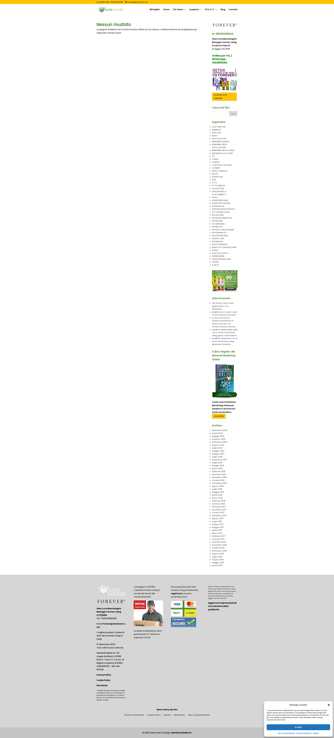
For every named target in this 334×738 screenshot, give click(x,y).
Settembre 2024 (219, 430)
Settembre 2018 (219, 483)
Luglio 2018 (217, 489)
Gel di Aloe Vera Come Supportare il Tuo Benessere (223, 306)
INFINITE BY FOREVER (221, 203)
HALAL (214, 197)
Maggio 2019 (218, 465)
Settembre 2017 (219, 515)
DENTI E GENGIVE (219, 171)
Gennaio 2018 (218, 504)
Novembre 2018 (219, 477)
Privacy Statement (304, 733)
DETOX (215, 174)
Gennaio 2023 (218, 439)
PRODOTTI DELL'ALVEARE (223, 229)
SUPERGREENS (218, 256)
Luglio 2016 (217, 556)
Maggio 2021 (218, 454)
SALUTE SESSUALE (219, 244)
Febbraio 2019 (218, 471)
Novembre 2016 (219, 545)
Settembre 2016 (219, 551)
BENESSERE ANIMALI (220, 141)
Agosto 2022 (218, 445)
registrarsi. (177, 593)
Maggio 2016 (218, 562)
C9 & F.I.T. (210, 10)
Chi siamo (178, 10)
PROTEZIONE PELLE (220, 235)
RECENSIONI (217, 241)
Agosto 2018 (218, 486)
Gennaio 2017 (218, 539)
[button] (328, 705)
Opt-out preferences (286, 733)
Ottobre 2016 (218, 548)
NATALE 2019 (217, 215)
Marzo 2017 (217, 533)
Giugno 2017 (218, 524)
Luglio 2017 (217, 521)
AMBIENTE (216, 130)
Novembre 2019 (219, 459)
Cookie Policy (103, 680)
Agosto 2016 (218, 553)
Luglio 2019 (217, 462)
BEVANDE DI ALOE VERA (222, 153)
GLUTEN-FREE (218, 188)
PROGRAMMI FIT (219, 232)
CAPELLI (215, 159)
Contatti (233, 10)
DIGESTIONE (217, 177)
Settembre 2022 (219, 442)
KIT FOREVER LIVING (221, 212)
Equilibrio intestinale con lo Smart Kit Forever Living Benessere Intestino (224, 341)
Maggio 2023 (218, 436)
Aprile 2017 (217, 530)
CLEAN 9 (215, 162)
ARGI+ (215, 135)
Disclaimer (102, 685)
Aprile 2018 (217, 495)
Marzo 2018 (217, 498)
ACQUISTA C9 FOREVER (220, 97)
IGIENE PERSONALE (220, 200)
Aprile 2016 (217, 565)
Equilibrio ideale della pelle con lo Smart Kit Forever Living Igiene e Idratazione (224, 332)
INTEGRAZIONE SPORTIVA (223, 209)
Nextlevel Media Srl (181, 732)
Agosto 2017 (218, 518)
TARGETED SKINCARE (221, 259)
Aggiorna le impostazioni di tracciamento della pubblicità (222, 606)
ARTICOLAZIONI (219, 138)
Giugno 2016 (218, 559)
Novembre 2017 (219, 509)
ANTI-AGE (216, 132)
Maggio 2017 (218, 527)
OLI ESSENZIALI (218, 224)
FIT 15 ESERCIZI (218, 185)
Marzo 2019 (217, 468)
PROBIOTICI (217, 226)
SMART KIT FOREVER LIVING (224, 247)
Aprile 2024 (217, 433)
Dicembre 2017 (219, 506)
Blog (223, 10)
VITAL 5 (215, 265)
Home (166, 10)
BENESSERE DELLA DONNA (223, 150)
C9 (213, 156)
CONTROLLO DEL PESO (222, 165)
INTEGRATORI (218, 206)
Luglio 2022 (217, 448)
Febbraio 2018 (218, 501)
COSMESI (216, 168)
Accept (298, 727)
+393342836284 (108, 618)
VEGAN (215, 262)
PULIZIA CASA (218, 238)
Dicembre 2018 (219, 474)
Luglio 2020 (217, 457)
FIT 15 (214, 182)
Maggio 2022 (218, 451)
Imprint (316, 733)
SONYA (215, 250)
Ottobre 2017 (218, 512)
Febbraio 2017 (218, 536)
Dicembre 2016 (219, 542)
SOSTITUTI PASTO (220, 253)
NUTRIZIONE (217, 221)
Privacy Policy (104, 674)
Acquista (194, 10)
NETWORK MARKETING (222, 218)
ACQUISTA (219, 416)
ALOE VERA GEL (219, 127)
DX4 (214, 179)
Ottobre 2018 (218, 480)
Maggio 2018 (218, 492)
